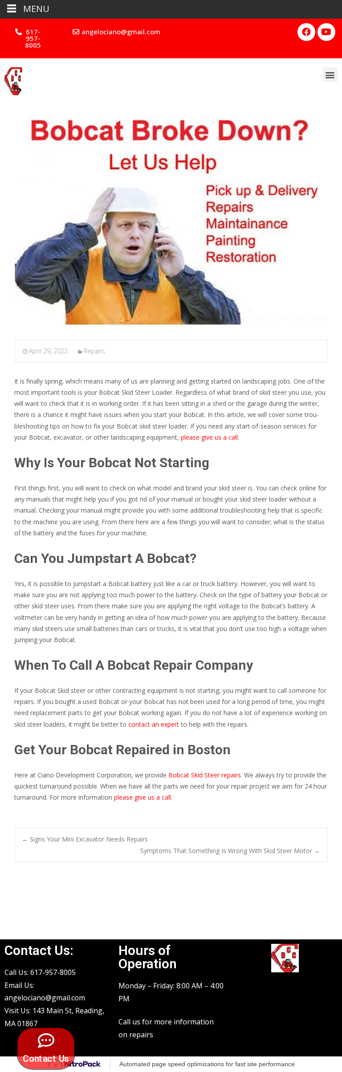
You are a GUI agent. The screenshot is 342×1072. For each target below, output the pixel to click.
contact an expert (153, 724)
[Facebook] (306, 32)
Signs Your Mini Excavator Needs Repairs (85, 839)
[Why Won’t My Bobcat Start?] (171, 218)
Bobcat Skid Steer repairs (204, 775)
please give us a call (209, 437)
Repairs (94, 351)
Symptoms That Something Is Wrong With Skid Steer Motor (230, 850)
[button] (28, 38)
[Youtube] (326, 32)
